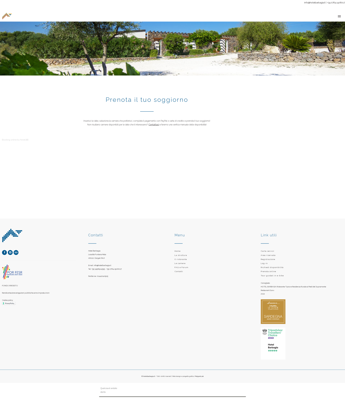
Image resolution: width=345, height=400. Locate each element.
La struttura (181, 252)
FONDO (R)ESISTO (10, 283)
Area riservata (268, 252)
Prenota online (268, 269)
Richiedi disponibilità (272, 265)
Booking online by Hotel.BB (15, 137)
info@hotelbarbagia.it (314, 2)
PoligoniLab (199, 374)
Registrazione (268, 256)
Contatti (179, 269)
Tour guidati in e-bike (272, 273)
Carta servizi (267, 248)
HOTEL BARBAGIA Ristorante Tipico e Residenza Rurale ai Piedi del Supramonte (293, 284)
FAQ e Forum (181, 265)
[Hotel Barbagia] (29, 14)
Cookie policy (7, 297)
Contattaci (154, 122)
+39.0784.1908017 (336, 2)
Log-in (264, 261)
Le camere (180, 261)
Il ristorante (181, 256)
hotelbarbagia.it (149, 374)
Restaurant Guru (267, 287)
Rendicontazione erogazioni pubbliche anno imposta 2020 (25, 290)
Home (178, 248)
